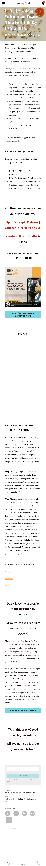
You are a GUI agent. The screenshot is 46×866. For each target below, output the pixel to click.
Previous (8, 790)
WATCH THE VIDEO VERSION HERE (23, 314)
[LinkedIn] (24, 813)
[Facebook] (7, 813)
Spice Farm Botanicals (32, 178)
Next (6, 797)
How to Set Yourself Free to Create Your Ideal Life (20, 793)
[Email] (32, 813)
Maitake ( (16, 543)
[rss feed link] (9, 820)
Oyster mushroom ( (13, 546)
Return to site (11, 808)
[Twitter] (16, 813)
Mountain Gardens (27, 171)
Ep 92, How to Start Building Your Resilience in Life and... (21, 800)
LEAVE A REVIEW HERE (23, 710)
